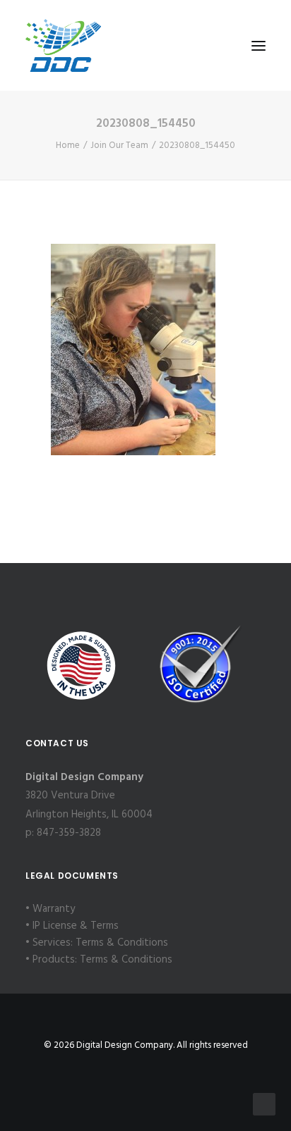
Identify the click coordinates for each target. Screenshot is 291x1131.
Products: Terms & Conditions (102, 959)
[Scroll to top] (264, 1104)
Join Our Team (119, 145)
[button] (258, 45)
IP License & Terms (75, 925)
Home (68, 145)
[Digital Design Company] (63, 45)
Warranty (53, 909)
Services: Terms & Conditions (100, 942)
